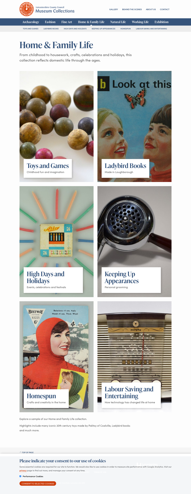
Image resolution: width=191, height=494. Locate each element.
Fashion (50, 21)
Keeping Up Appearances (103, 28)
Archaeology (30, 21)
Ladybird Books (51, 28)
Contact (164, 9)
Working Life (140, 21)
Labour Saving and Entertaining (151, 28)
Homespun (125, 28)
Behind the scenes (132, 9)
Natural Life (118, 21)
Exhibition (162, 21)
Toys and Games (30, 28)
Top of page (28, 452)
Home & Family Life (91, 21)
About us (151, 9)
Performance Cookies (32, 476)
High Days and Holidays (75, 28)
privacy (23, 470)
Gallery (113, 9)
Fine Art (66, 21)
